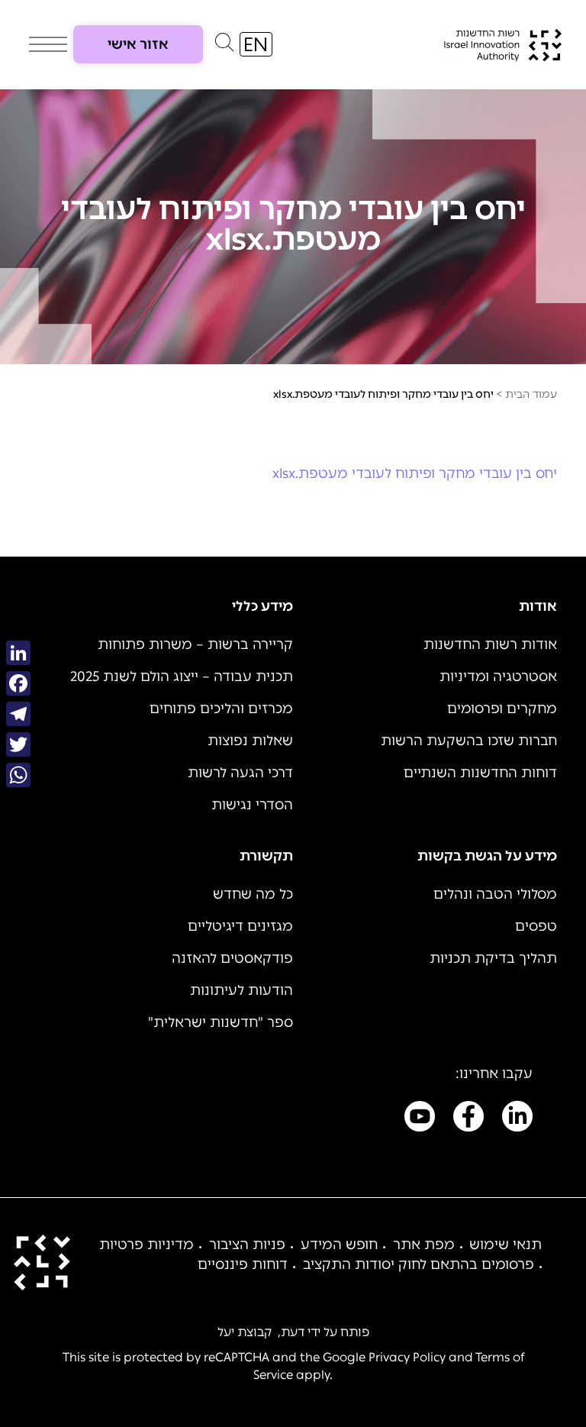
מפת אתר (424, 1244)
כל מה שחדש (253, 894)
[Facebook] (18, 683)
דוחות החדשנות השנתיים (480, 772)
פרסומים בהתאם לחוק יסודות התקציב (418, 1264)
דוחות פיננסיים (243, 1264)
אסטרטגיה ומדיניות (498, 676)
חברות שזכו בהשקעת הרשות (469, 740)
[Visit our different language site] (256, 44)
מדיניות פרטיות (146, 1244)
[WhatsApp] (18, 775)
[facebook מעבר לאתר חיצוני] (468, 1119)
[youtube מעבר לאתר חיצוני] (419, 1119)
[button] (224, 45)
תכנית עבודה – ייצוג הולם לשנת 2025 (181, 676)
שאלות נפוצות (250, 740)
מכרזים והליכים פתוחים (221, 708)
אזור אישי (138, 44)
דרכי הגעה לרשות (240, 772)
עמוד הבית (531, 394)
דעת (292, 1332)
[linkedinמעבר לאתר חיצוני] (517, 1119)
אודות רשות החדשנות (490, 644)
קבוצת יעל (244, 1332)
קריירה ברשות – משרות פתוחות (195, 644)
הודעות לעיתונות (241, 990)
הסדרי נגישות (252, 804)
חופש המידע (339, 1244)
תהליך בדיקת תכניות (493, 958)
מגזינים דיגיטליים (240, 926)
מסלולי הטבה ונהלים (495, 894)
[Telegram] (18, 714)
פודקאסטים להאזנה (232, 958)
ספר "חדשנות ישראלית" (220, 1022)
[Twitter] (18, 744)
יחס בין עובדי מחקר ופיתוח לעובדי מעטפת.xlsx (414, 473)
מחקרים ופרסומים (502, 708)
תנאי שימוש (505, 1244)
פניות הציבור (247, 1244)
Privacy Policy (407, 1357)
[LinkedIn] (18, 653)
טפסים (536, 926)
